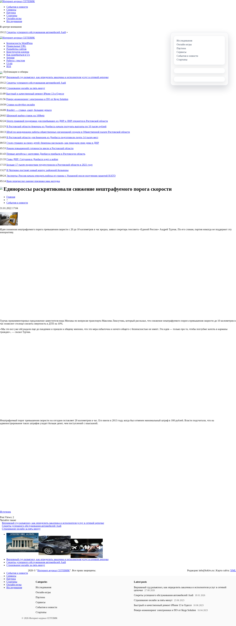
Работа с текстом (15, 60)
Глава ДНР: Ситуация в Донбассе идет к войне (32, 159)
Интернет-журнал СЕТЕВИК (53, 570)
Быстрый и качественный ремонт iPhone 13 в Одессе (35, 93)
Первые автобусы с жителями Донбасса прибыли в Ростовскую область (45, 153)
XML (233, 570)
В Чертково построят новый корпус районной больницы (37, 170)
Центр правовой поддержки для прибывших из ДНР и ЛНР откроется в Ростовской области (57, 121)
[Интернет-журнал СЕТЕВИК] (17, 1)
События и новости (17, 6)
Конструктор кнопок (17, 51)
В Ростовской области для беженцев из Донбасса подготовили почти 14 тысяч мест (52, 137)
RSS (8, 66)
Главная (10, 197)
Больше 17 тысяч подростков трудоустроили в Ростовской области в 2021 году (49, 164)
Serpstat (10, 57)
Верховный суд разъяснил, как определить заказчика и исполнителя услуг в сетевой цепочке (57, 77)
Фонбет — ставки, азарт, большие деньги (29, 110)
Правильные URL (16, 46)
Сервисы (11, 9)
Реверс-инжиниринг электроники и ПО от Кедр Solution (37, 99)
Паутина (11, 12)
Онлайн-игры (14, 18)
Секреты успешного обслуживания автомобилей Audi (36, 32)
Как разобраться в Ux (18, 54)
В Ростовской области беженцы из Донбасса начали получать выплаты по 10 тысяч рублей (56, 126)
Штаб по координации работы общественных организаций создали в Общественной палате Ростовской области (68, 132)
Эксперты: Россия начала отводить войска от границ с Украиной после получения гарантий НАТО (61, 175)
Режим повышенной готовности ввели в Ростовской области (40, 148)
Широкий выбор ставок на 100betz (25, 115)
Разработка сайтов (16, 49)
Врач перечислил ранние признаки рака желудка (33, 181)
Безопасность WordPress (19, 43)
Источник (5, 511)
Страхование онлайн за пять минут (25, 88)
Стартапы (11, 15)
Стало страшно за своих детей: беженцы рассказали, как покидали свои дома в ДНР (52, 143)
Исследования (14, 21)
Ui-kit (9, 63)
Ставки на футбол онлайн (20, 104)
